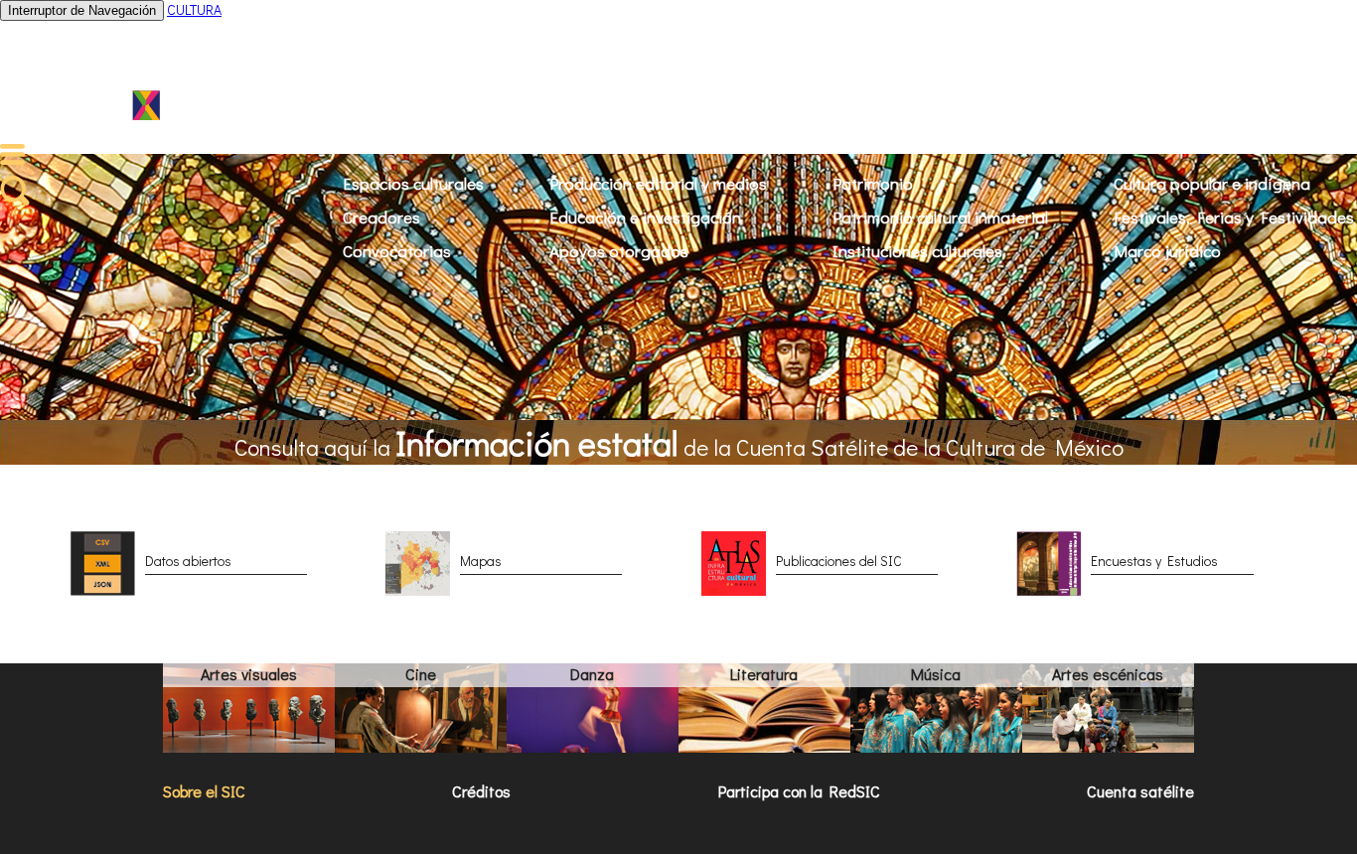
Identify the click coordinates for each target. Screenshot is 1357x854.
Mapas (481, 560)
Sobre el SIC (204, 791)
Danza (592, 673)
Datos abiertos (188, 560)
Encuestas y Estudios (1154, 560)
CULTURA (194, 9)
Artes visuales (249, 673)
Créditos (481, 791)
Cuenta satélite (1140, 791)
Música (936, 673)
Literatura (764, 673)
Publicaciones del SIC (839, 560)
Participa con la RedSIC (799, 791)
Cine (420, 673)
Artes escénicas (1107, 673)
